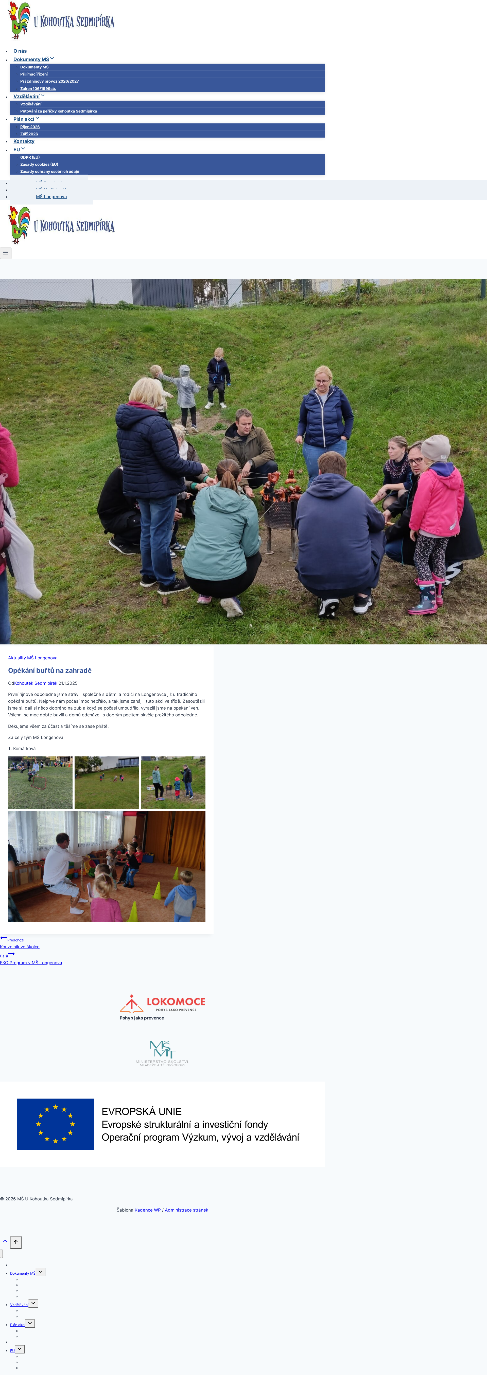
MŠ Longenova (51, 196)
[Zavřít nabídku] (1, 1254)
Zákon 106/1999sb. (38, 88)
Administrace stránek (186, 1210)
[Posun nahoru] (5, 1243)
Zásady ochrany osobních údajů (49, 171)
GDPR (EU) (30, 157)
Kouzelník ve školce (20, 943)
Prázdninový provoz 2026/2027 (49, 81)
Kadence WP (148, 1210)
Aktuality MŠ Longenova (33, 657)
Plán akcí (17, 1325)
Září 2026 (29, 134)
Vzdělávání (30, 104)
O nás (20, 51)
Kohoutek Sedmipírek (35, 683)
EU (12, 1350)
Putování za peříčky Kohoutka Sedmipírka (58, 111)
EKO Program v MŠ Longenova (31, 959)
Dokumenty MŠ (34, 67)
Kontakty (23, 141)
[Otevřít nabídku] (5, 253)
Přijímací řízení (34, 74)
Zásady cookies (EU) (39, 164)
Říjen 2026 (30, 126)
